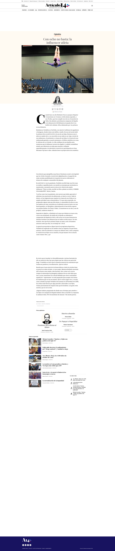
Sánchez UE (26, 1)
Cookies (43, 548)
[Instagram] (25, 545)
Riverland (47, 1)
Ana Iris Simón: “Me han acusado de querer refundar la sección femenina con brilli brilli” (79, 388)
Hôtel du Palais (73, 1)
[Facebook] (53, 109)
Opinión (84, 10)
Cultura (50, 10)
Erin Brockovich (80, 1)
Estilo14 (78, 10)
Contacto (30, 548)
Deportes (57, 10)
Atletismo (38, 303)
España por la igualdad (68, 10)
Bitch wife (91, 1)
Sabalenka (86, 1)
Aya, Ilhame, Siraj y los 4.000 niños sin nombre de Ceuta (79, 379)
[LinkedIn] (57, 109)
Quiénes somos (25, 548)
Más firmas (67, 330)
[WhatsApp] (60, 109)
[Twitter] (23, 545)
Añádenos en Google (58, 111)
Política (24, 10)
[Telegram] (62, 109)
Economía (31, 10)
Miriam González (41, 1)
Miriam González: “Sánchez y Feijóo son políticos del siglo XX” (79, 393)
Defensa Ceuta (66, 1)
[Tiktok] (30, 545)
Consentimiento (48, 548)
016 (36, 10)
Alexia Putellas (60, 1)
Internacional (42, 10)
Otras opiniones (40, 310)
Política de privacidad (37, 548)
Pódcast (90, 10)
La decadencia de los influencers (77, 383)
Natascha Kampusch (33, 1)
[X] (55, 109)
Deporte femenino (46, 303)
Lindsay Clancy (53, 1)
